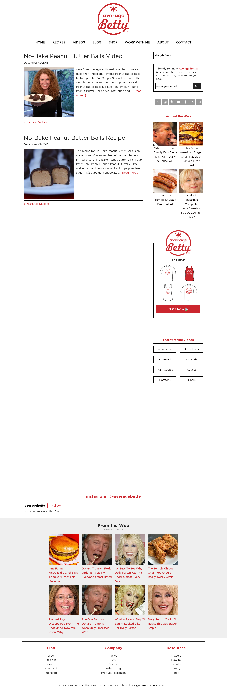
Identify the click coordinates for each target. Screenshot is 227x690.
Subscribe (51, 672)
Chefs (192, 379)
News (113, 655)
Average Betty (113, 19)
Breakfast (165, 359)
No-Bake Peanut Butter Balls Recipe (74, 138)
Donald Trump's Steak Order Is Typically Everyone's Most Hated (97, 572)
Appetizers (192, 349)
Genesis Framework (155, 685)
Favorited (176, 664)
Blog (51, 655)
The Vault (51, 668)
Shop (176, 672)
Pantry (176, 668)
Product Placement (113, 672)
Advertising (113, 668)
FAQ (113, 659)
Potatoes (165, 379)
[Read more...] (130, 172)
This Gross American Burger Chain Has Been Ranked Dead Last (191, 157)
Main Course (165, 369)
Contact (113, 664)
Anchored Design (128, 685)
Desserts (31, 203)
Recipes (31, 122)
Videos (42, 122)
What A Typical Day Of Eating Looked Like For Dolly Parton (130, 623)
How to (176, 659)
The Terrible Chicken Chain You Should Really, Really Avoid (161, 572)
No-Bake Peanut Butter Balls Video (73, 56)
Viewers (176, 655)
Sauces (191, 369)
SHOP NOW (177, 309)
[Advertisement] (178, 436)
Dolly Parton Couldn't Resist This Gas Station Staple (163, 623)
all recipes (164, 349)
